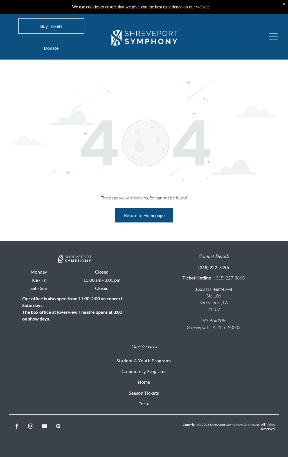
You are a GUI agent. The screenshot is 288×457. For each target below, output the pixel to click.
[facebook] (17, 426)
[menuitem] (144, 360)
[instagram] (31, 426)
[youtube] (44, 426)
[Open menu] (273, 37)
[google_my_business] (58, 426)
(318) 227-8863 (229, 278)
